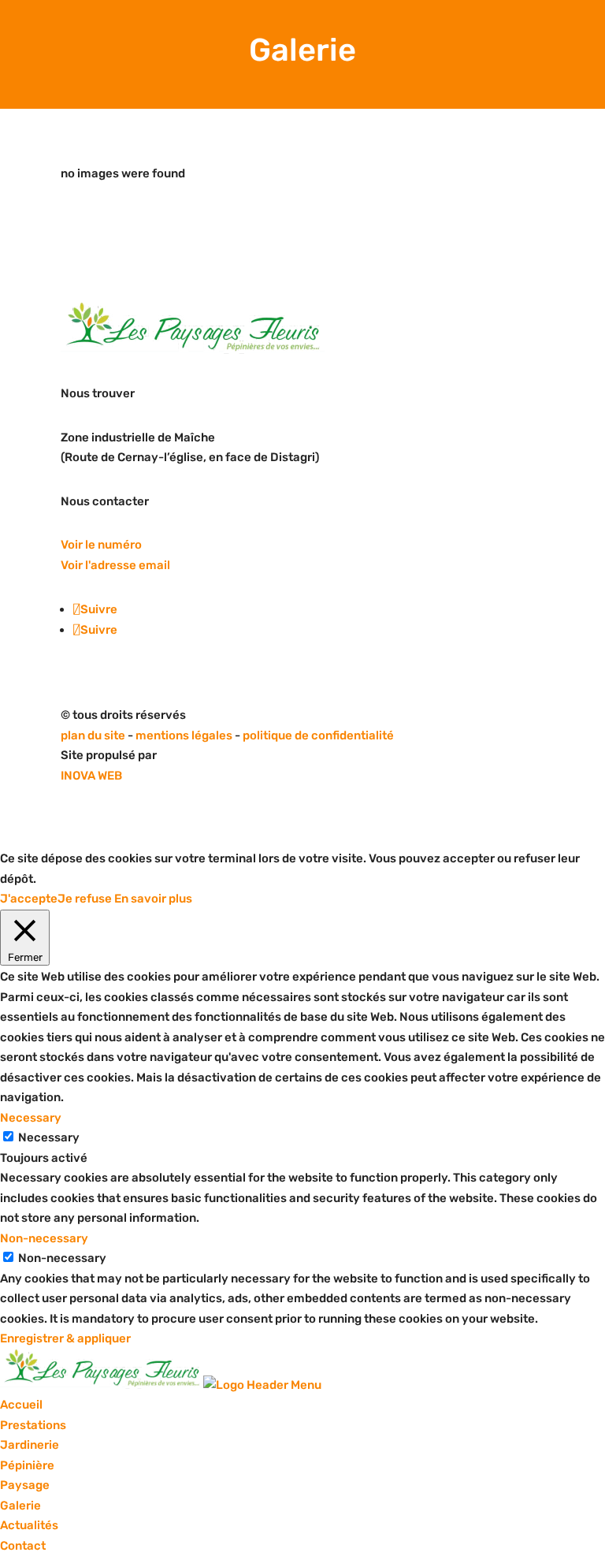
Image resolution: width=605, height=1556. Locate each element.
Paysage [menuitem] (25, 1485)
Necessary (49, 1137)
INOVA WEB (91, 776)
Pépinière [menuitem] (27, 1465)
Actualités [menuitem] (29, 1525)
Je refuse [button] (85, 899)
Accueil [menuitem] (21, 1405)
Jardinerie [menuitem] (29, 1445)
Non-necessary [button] (44, 1238)
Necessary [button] (30, 1118)
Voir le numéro (101, 545)
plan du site (93, 735)
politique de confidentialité (318, 735)
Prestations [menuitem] (33, 1425)
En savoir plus (153, 899)
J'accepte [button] (29, 899)
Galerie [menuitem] (20, 1505)
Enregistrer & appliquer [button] (65, 1338)
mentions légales (185, 735)
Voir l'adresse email (115, 565)
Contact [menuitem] (23, 1546)
